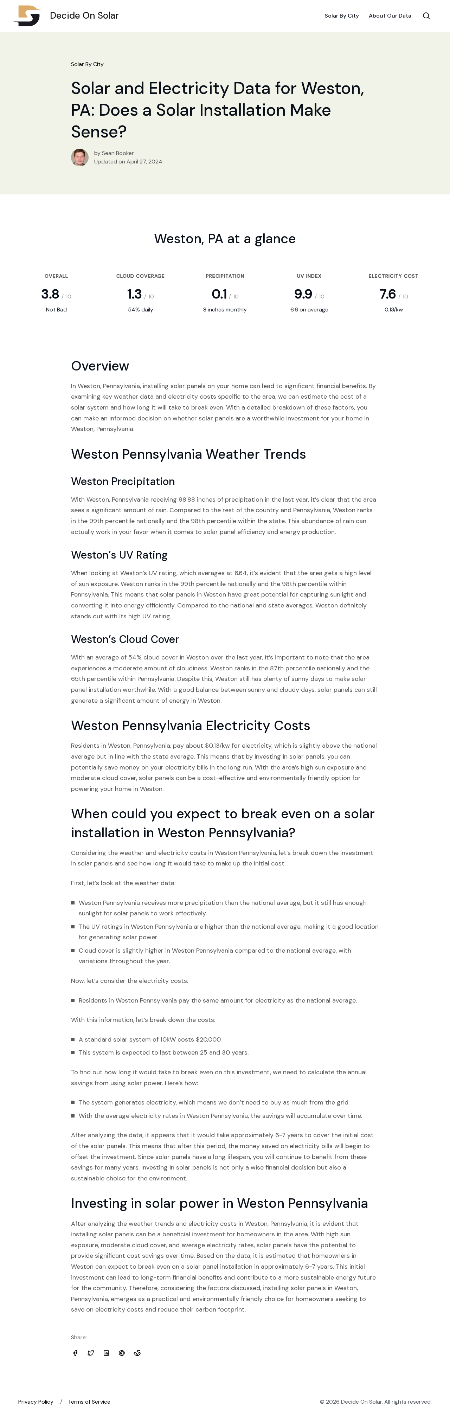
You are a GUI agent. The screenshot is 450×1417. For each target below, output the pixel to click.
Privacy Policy (35, 1401)
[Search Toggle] (426, 15)
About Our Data (390, 15)
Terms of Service (89, 1401)
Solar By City (341, 15)
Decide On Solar (84, 15)
